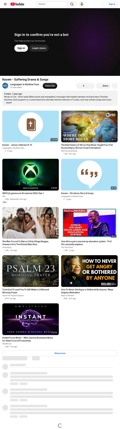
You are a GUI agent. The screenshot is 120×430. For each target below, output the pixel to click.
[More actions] (115, 86)
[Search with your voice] (82, 4)
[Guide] (5, 4)
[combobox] (52, 4)
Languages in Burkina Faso (24, 84)
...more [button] (8, 102)
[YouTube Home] (17, 4)
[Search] (72, 4)
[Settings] (98, 4)
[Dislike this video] (90, 86)
